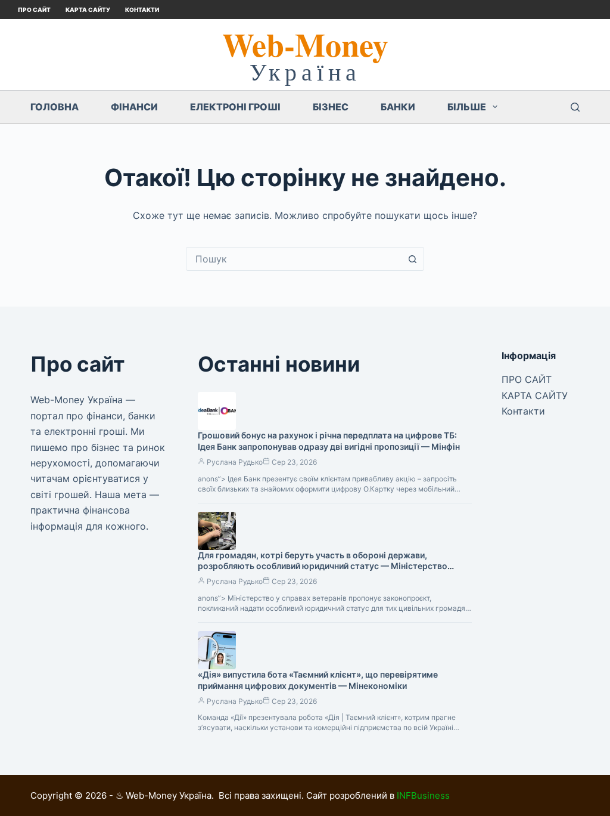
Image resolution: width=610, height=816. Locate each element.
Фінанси (134, 107)
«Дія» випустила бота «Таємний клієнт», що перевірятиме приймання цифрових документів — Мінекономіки (318, 680)
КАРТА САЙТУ (88, 9)
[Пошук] (575, 107)
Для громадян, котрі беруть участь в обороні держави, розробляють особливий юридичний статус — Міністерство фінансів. (322, 566)
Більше (466, 107)
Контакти (142, 9)
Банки (398, 107)
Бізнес (330, 107)
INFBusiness (423, 795)
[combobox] (293, 259)
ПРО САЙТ (34, 9)
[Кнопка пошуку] (412, 259)
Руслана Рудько (235, 462)
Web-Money (305, 44)
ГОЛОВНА (54, 107)
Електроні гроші (235, 107)
